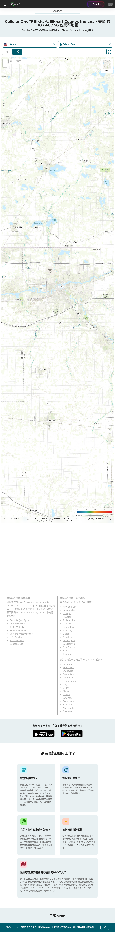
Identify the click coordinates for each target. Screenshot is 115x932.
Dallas (66, 633)
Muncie (66, 694)
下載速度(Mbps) (17, 52)
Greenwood (68, 711)
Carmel (66, 687)
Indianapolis (69, 640)
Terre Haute (68, 701)
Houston (67, 617)
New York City (70, 606)
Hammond (68, 677)
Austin (66, 650)
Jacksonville (69, 644)
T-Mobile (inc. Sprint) (20, 620)
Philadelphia (69, 620)
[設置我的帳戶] (110, 4)
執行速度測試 (96, 4)
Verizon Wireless (18, 630)
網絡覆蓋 (8, 52)
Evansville (68, 671)
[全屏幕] (109, 52)
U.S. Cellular (16, 637)
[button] (5, 61)
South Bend (68, 674)
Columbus (68, 654)
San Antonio (69, 627)
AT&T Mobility (17, 627)
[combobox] (30, 44)
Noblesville (68, 708)
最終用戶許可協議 (86, 927)
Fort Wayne (68, 667)
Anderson (67, 704)
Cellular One (38, 609)
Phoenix (67, 623)
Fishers (66, 691)
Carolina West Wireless (21, 633)
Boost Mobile (16, 644)
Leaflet (6, 519)
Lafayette (67, 698)
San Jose (67, 637)
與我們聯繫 (81, 845)
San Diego (68, 630)
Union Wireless (17, 623)
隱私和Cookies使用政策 (48, 927)
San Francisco (70, 647)
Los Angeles (69, 610)
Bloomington (69, 681)
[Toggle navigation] (4, 4)
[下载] (43, 733)
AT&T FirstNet (17, 640)
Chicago (67, 613)
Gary (65, 684)
